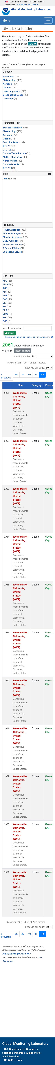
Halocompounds (11, 91)
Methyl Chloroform (13, 157)
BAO (5, 299)
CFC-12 (7, 150)
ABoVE (6, 284)
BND (5, 317)
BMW (5, 314)
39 (22, 374)
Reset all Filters (22, 351)
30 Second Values (12, 252)
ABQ (5, 281)
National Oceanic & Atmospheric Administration (21, 1054)
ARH (5, 295)
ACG (5, 288)
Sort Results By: (21, 356)
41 (36, 374)
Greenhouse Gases (13, 95)
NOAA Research (13, 1060)
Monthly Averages (12, 237)
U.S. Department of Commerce (21, 1049)
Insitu (6, 178)
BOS (5, 321)
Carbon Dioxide (11, 164)
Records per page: (35, 367)
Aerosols (7, 84)
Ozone (6, 87)
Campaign (8, 98)
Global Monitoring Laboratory (31, 9)
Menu (6, 20)
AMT (5, 292)
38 (16, 374)
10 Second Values (12, 244)
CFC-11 (7, 146)
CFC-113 (7, 168)
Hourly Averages (11, 230)
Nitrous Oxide (10, 161)
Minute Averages (12, 233)
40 (29, 374)
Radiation (8, 76)
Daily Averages (10, 241)
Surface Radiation (12, 127)
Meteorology (9, 80)
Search (10, 333)
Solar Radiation (11, 142)
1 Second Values (12, 248)
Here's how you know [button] (26, 5)
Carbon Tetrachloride (14, 153)
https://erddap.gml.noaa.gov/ (16, 953)
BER (5, 303)
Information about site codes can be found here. (28, 337)
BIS (4, 306)
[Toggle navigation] (48, 20)
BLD (5, 310)
